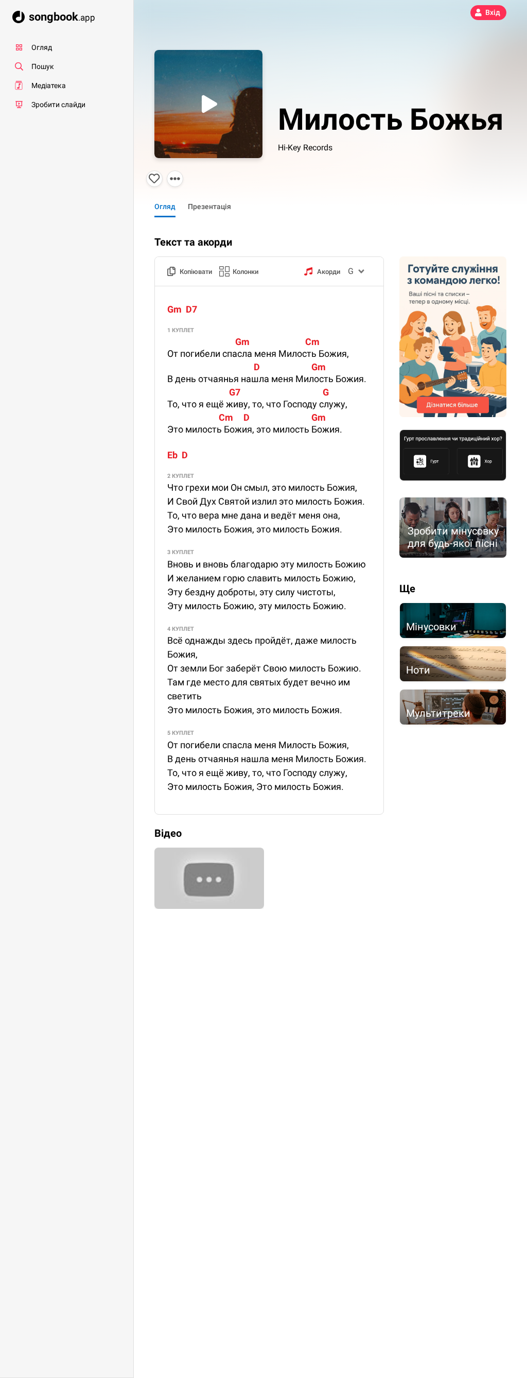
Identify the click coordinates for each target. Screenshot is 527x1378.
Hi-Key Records (305, 147)
